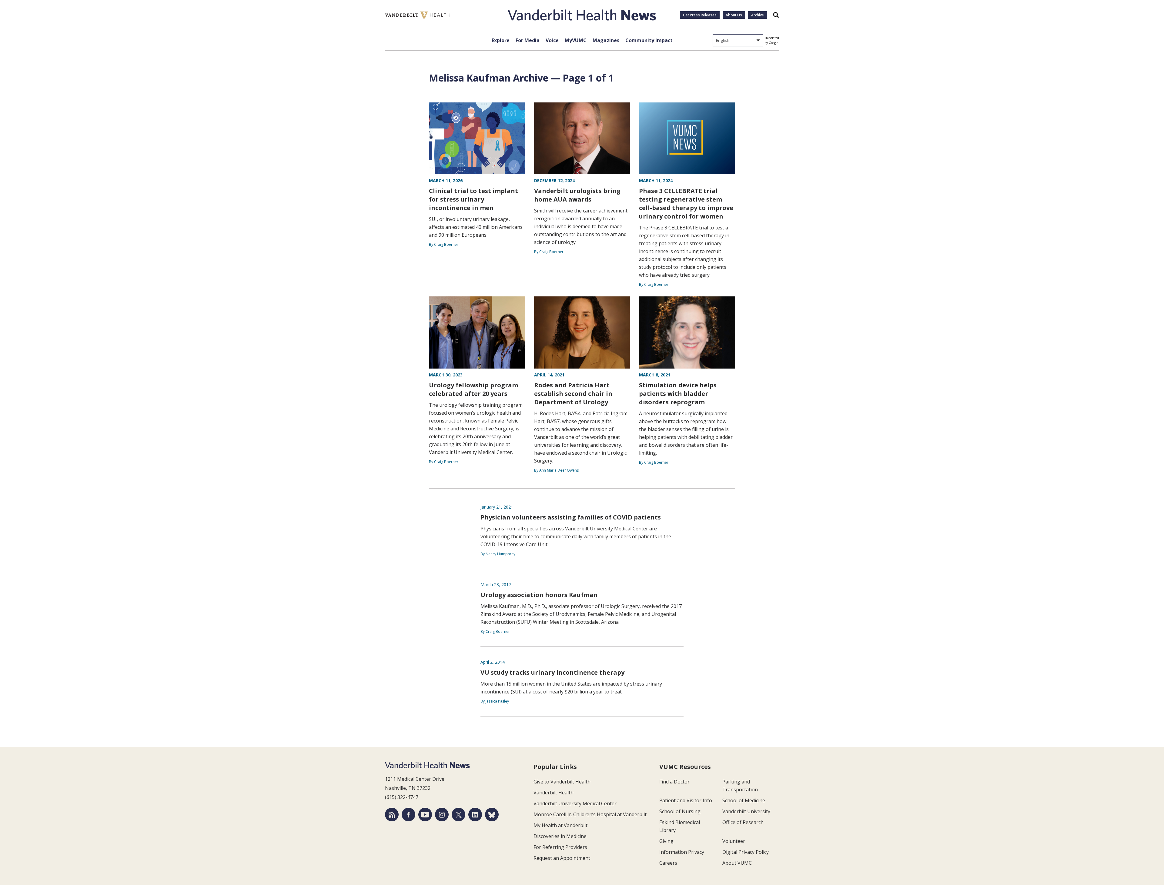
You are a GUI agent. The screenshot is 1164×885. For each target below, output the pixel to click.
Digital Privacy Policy (745, 852)
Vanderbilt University (746, 811)
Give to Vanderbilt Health (562, 781)
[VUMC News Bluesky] (492, 814)
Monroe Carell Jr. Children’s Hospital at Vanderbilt (590, 814)
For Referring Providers (560, 847)
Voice (552, 40)
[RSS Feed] (392, 814)
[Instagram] (442, 814)
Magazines (606, 40)
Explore (501, 40)
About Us (734, 15)
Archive (757, 15)
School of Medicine (743, 800)
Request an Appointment (562, 858)
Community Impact (649, 40)
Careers (668, 863)
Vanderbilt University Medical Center (575, 803)
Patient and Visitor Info (685, 800)
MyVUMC (576, 40)
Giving (666, 841)
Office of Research (743, 822)
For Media (528, 40)
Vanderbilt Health (554, 792)
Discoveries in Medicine (560, 836)
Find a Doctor (674, 781)
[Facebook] (408, 814)
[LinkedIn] (475, 814)
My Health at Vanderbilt (560, 825)
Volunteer (733, 841)
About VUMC (737, 863)
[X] (458, 814)
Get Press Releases (700, 15)
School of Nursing (680, 811)
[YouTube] (425, 814)
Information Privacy (681, 852)
